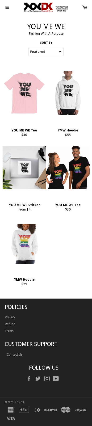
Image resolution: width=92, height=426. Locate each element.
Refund (10, 324)
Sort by (46, 42)
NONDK (19, 402)
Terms (9, 331)
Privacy (10, 317)
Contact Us (14, 354)
